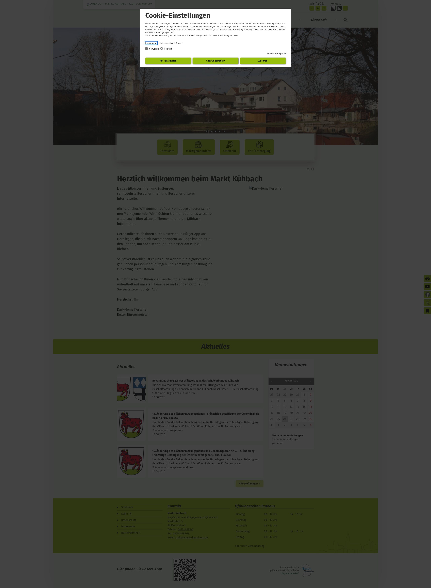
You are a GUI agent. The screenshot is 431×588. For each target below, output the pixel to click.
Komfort (167, 49)
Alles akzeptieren (168, 61)
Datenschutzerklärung (170, 43)
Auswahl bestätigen (215, 61)
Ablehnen (262, 61)
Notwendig (154, 49)
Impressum (151, 43)
